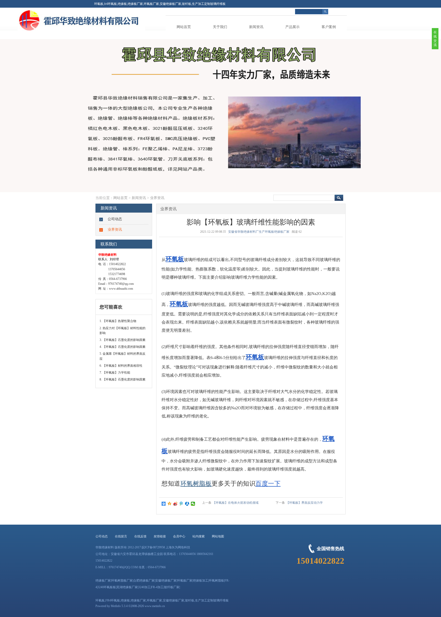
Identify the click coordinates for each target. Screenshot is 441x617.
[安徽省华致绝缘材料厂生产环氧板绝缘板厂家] (119, 29)
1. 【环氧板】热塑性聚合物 (118, 321)
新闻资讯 (256, 27)
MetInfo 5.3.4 (119, 606)
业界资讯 (157, 198)
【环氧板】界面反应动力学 (304, 502)
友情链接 (160, 536)
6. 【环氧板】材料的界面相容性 (121, 365)
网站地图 (218, 536)
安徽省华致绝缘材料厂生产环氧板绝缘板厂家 (258, 231)
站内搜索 (198, 536)
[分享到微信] (193, 504)
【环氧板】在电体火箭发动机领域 (236, 502)
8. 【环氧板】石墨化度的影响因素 (122, 379)
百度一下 (267, 483)
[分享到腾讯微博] (181, 504)
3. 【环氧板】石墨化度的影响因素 (122, 340)
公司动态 (115, 219)
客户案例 (329, 27)
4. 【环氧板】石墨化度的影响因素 (122, 347)
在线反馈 (140, 536)
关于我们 (220, 27)
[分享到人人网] (187, 504)
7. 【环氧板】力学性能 (115, 372)
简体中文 (341, 11)
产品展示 (292, 27)
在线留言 (121, 536)
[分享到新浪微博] (175, 504)
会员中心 (179, 536)
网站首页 (184, 27)
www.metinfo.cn (155, 606)
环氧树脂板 (196, 483)
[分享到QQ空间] (169, 504)
